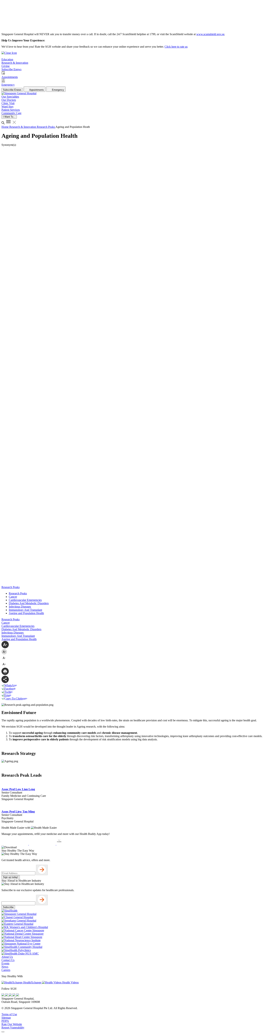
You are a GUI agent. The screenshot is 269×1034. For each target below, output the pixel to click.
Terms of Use (9, 1014)
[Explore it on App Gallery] (69, 844)
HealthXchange (32, 982)
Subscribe (8, 907)
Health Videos (70, 982)
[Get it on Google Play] (42, 844)
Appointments (36, 89)
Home (5, 126)
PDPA (5, 1020)
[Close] (2, 1031)
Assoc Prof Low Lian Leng (18, 789)
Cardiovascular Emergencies (25, 600)
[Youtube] (7, 995)
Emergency (57, 89)
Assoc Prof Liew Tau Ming (18, 811)
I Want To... (9, 116)
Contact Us (7, 960)
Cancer (13, 596)
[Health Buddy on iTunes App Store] (15, 844)
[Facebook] (3, 995)
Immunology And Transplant (25, 609)
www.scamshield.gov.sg (210, 34)
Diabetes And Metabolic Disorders (29, 603)
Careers (5, 970)
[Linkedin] (17, 995)
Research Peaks (46, 126)
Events (5, 963)
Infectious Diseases (20, 606)
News (4, 966)
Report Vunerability (12, 1027)
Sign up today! (10, 877)
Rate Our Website (11, 1024)
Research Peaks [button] (10, 587)
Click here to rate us (176, 46)
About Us (7, 956)
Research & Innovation (23, 126)
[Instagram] (10, 995)
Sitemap (6, 1017)
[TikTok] (14, 995)
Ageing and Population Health (26, 613)
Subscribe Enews (12, 89)
